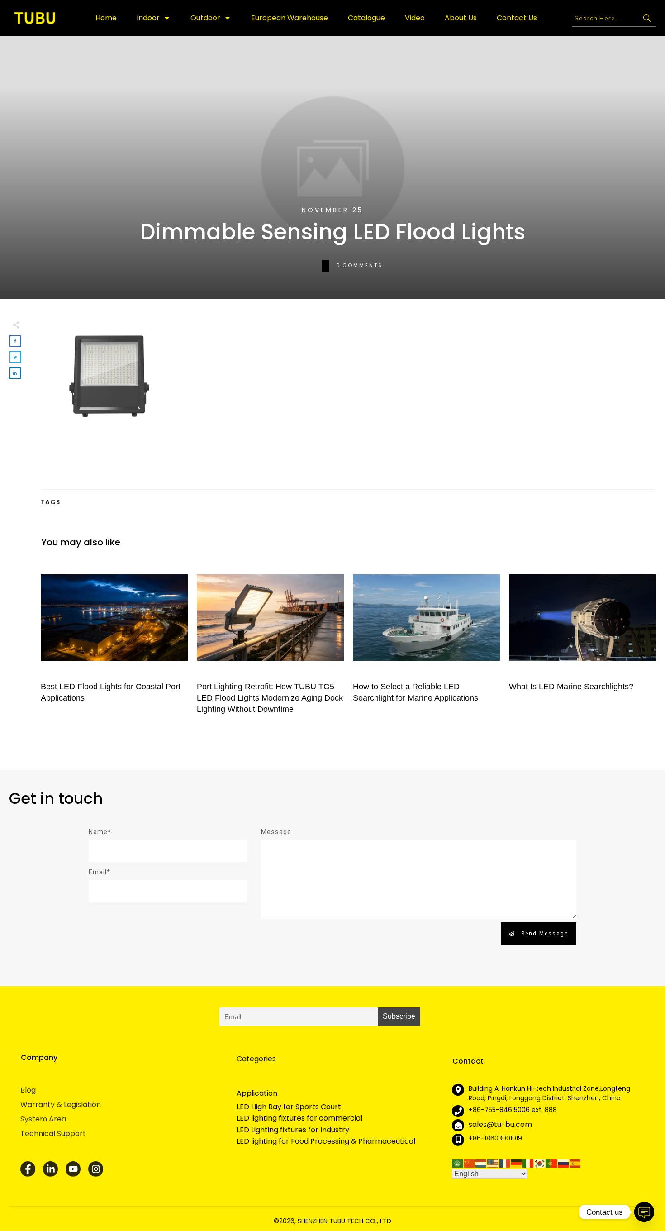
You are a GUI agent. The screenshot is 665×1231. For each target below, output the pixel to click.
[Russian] (564, 1163)
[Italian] (528, 1163)
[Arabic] (458, 1163)
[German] (516, 1163)
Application (257, 1093)
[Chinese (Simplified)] (469, 1163)
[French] (505, 1163)
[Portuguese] (552, 1163)
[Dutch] (481, 1163)
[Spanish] (575, 1163)
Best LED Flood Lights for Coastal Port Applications (114, 641)
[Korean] (540, 1163)
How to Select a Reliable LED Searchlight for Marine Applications (426, 641)
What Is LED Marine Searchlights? (582, 641)
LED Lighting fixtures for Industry (293, 1130)
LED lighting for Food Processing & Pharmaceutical (326, 1141)
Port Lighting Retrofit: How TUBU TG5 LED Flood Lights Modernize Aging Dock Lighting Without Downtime (270, 641)
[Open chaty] (644, 1212)
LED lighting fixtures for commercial (299, 1118)
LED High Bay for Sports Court (289, 1107)
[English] (493, 1163)
